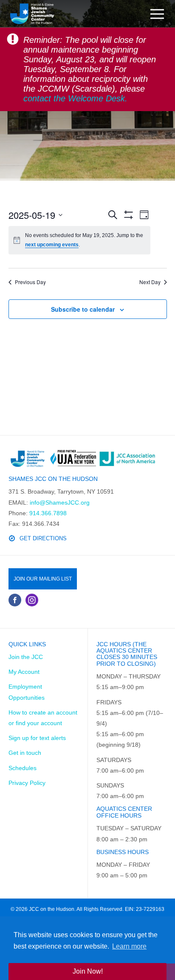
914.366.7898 (48, 513)
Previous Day (30, 282)
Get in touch (24, 752)
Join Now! (88, 971)
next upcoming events (52, 245)
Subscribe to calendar (83, 309)
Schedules (22, 768)
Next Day (150, 282)
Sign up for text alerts (37, 737)
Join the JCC (25, 656)
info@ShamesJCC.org (60, 502)
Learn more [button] (129, 946)
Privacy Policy (26, 782)
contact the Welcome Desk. (75, 98)
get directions (43, 538)
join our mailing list (43, 579)
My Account (24, 671)
